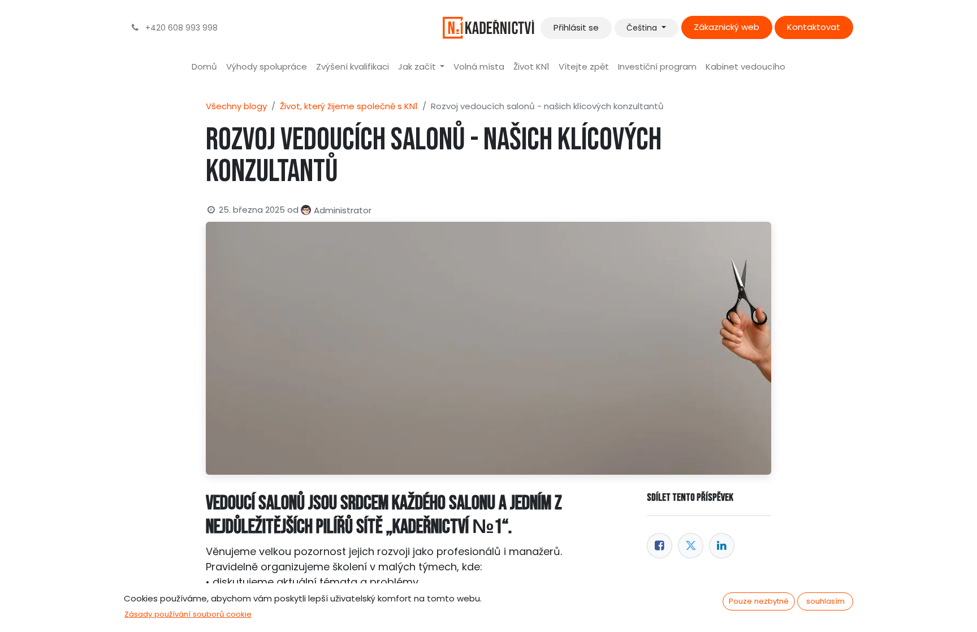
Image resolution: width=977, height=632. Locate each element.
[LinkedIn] (721, 545)
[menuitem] (204, 67)
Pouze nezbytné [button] (759, 601)
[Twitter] (690, 545)
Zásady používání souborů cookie (188, 614)
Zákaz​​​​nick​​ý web (726, 27)
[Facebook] (659, 545)
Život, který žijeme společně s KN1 (349, 106)
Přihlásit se (576, 27)
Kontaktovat (813, 27)
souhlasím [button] (825, 601)
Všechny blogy (236, 106)
